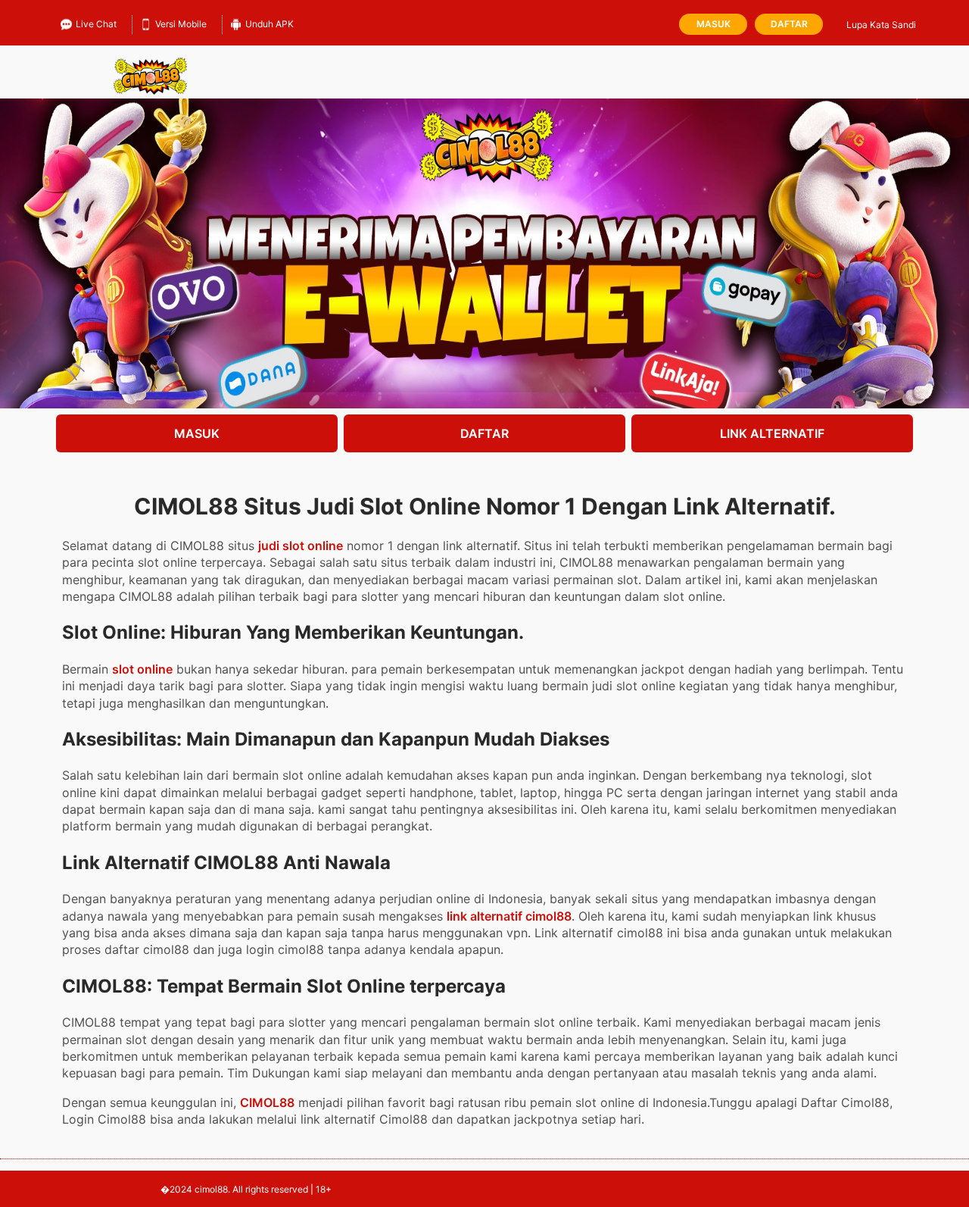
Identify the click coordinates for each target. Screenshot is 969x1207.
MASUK (197, 433)
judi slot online (300, 545)
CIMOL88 (267, 1102)
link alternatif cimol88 (509, 916)
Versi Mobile (181, 24)
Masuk (713, 24)
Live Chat (96, 24)
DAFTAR (484, 433)
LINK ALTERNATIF (772, 433)
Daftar (789, 24)
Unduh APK (269, 24)
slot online (142, 669)
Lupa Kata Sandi (881, 24)
